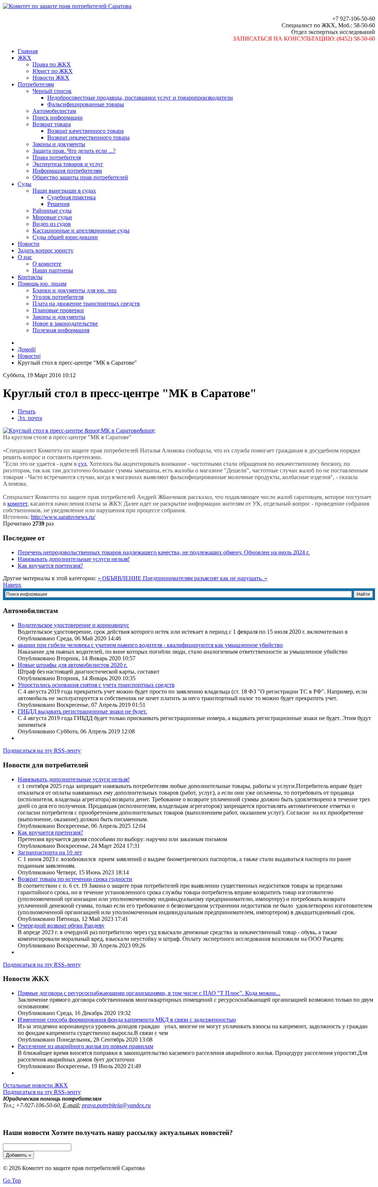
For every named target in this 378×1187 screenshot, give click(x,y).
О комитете (46, 264)
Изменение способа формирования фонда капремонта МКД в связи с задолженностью (127, 1019)
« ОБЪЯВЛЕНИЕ (120, 578)
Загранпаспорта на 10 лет (50, 852)
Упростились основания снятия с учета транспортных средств (96, 685)
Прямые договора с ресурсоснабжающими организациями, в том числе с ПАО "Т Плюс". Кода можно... (149, 993)
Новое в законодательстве (65, 323)
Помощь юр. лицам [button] (42, 284)
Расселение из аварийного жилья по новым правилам (85, 1046)
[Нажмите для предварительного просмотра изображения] (79, 430)
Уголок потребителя (57, 297)
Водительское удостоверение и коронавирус (73, 625)
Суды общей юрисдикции (65, 237)
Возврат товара (51, 124)
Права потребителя (56, 157)
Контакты (30, 277)
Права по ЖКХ (51, 64)
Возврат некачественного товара (88, 137)
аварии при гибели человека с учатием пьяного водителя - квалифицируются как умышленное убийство (150, 645)
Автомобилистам (54, 111)
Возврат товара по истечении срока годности (75, 879)
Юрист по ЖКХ (52, 71)
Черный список (52, 91)
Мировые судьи (52, 217)
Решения (58, 204)
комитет (17, 503)
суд (82, 464)
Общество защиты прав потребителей (80, 177)
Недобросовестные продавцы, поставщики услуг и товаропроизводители (140, 97)
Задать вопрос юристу (45, 250)
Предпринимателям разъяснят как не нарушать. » (205, 578)
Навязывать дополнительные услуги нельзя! (74, 559)
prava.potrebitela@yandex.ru (116, 1105)
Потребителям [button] (36, 84)
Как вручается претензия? (50, 565)
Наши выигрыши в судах (64, 190)
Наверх (12, 585)
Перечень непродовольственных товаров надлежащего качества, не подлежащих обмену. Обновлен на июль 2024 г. (164, 552)
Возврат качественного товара (85, 131)
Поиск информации (57, 117)
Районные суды (52, 210)
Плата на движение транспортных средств (86, 303)
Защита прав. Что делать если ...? (74, 151)
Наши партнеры (52, 270)
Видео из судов (51, 224)
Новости (28, 244)
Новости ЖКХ (50, 78)
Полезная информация (60, 330)
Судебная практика (71, 197)
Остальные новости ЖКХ (35, 1085)
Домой (26, 349)
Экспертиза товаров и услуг (67, 164)
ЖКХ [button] (24, 58)
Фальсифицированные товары (85, 104)
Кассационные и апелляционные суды (81, 230)
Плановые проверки (58, 310)
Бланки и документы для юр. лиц (74, 290)
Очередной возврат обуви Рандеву (61, 925)
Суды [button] (24, 184)
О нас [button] (25, 257)
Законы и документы (58, 144)
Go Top (12, 1180)
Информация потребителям (67, 171)
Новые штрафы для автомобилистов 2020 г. (72, 665)
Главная (28, 51)
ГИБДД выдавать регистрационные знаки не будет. (82, 711)
